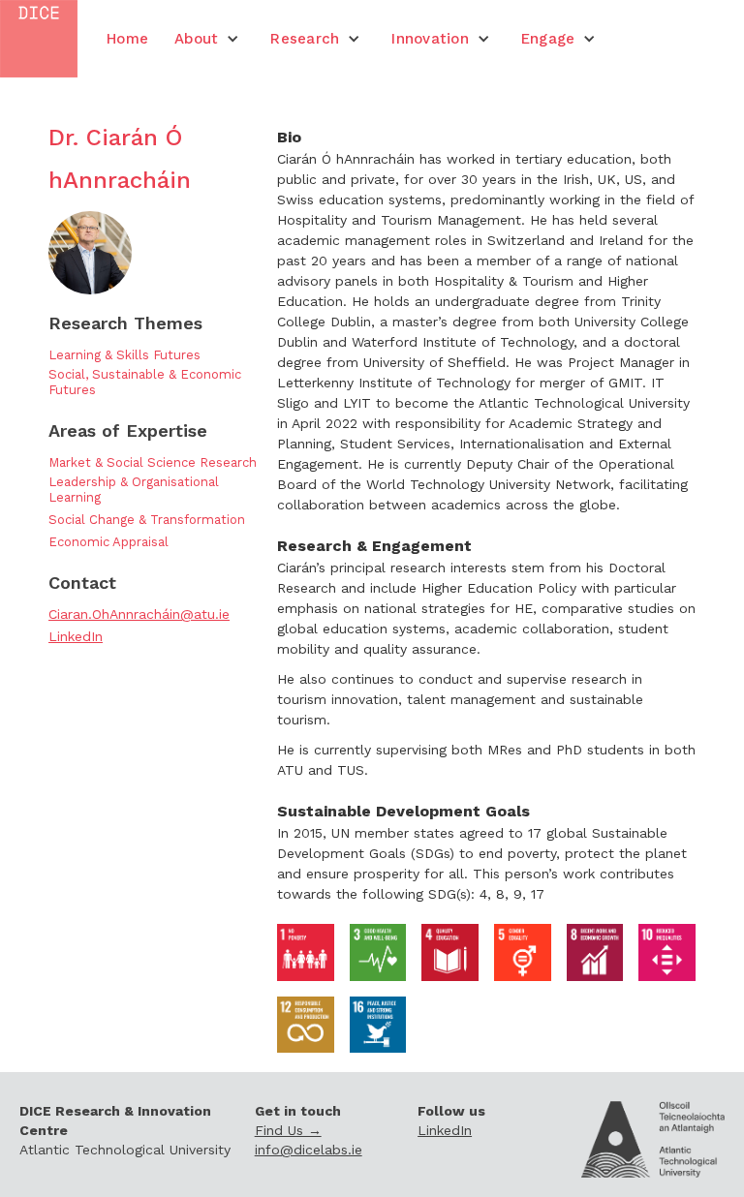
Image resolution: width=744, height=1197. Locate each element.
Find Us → (288, 1130)
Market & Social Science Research (152, 462)
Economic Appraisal (108, 542)
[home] (39, 38)
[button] (206, 38)
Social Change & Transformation (146, 519)
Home (127, 38)
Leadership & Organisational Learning (133, 490)
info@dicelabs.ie (308, 1149)
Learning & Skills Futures (124, 355)
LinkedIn (75, 636)
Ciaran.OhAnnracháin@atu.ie (139, 614)
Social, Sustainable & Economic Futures (144, 382)
